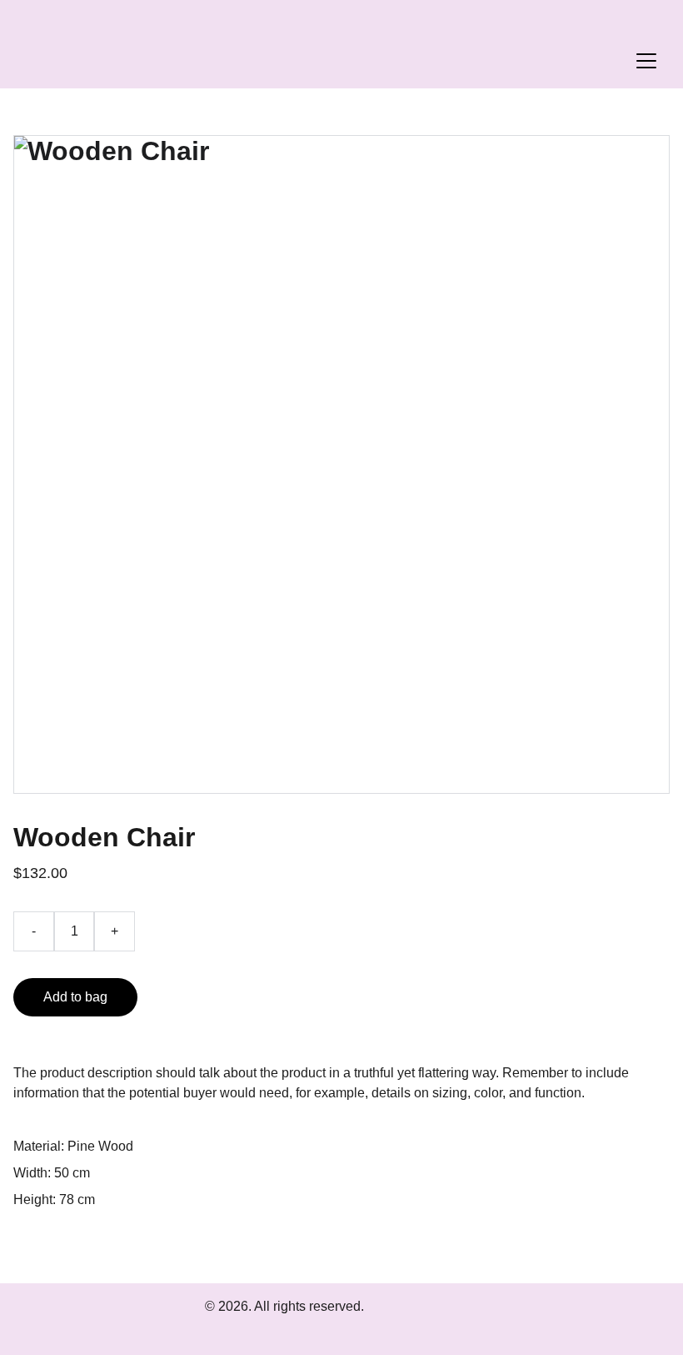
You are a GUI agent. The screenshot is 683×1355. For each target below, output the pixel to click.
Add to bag (75, 997)
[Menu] (646, 60)
